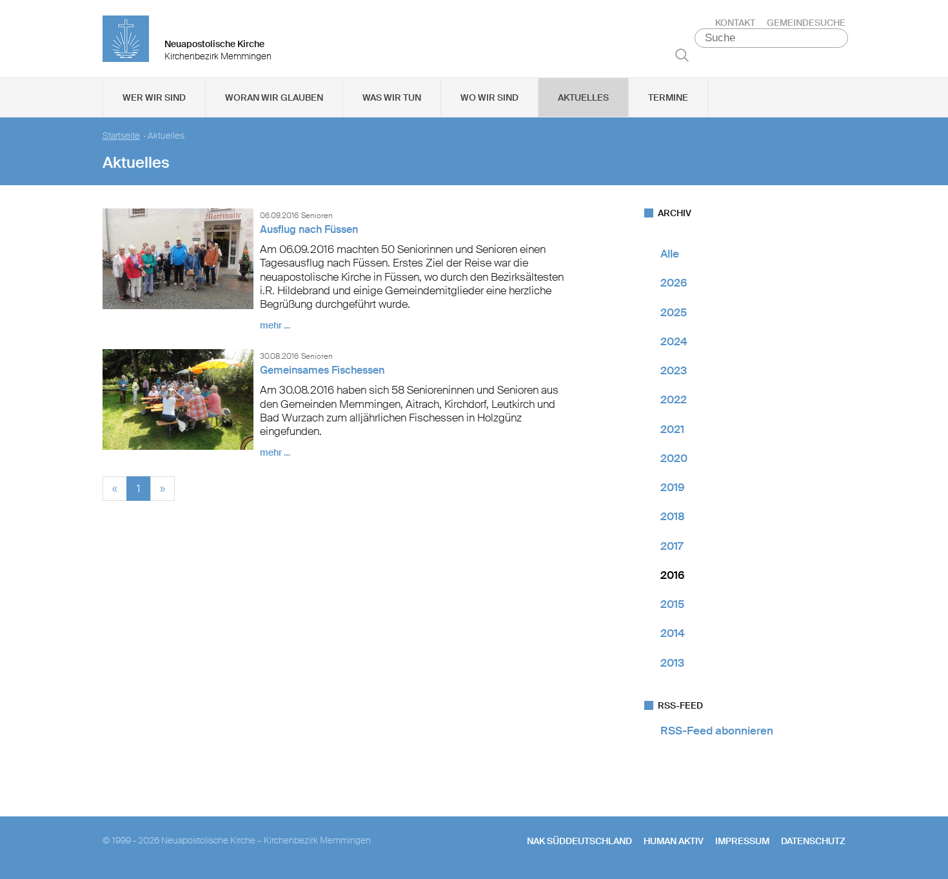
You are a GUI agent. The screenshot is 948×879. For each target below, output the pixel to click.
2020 (673, 458)
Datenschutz (813, 841)
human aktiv (674, 841)
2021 (672, 429)
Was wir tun (391, 97)
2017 (671, 546)
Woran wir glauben (274, 97)
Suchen (682, 55)
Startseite (121, 135)
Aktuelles (583, 97)
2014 (672, 633)
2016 (672, 575)
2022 (673, 399)
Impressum (742, 841)
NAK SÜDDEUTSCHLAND (579, 841)
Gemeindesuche (806, 22)
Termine (668, 97)
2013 (672, 663)
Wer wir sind (154, 97)
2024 (673, 341)
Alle (669, 254)
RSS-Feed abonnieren (716, 730)
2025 (673, 312)
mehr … (275, 325)
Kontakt (735, 22)
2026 (673, 283)
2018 (672, 516)
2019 (672, 487)
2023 (673, 370)
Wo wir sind (489, 97)
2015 (672, 604)
